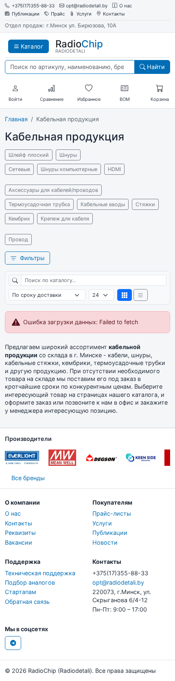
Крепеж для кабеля (65, 219)
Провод (18, 239)
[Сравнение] (51, 88)
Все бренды (28, 477)
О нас (125, 6)
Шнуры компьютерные (69, 169)
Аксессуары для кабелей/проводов (53, 190)
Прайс (58, 14)
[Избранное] (88, 88)
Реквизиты (20, 532)
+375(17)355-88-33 (33, 6)
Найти (155, 66)
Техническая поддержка (40, 573)
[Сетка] (124, 295)
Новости (105, 542)
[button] (15, 88)
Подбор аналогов (30, 582)
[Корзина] (159, 88)
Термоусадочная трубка (39, 204)
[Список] (140, 295)
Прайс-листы (111, 513)
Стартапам (20, 591)
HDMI (114, 169)
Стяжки (145, 204)
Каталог (31, 46)
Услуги (84, 14)
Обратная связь (27, 601)
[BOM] (124, 88)
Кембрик (19, 219)
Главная (16, 119)
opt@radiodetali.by (86, 6)
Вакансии (18, 542)
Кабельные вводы (103, 204)
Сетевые (19, 169)
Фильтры (31, 257)
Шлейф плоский (29, 155)
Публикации (25, 14)
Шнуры (68, 155)
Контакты (114, 14)
